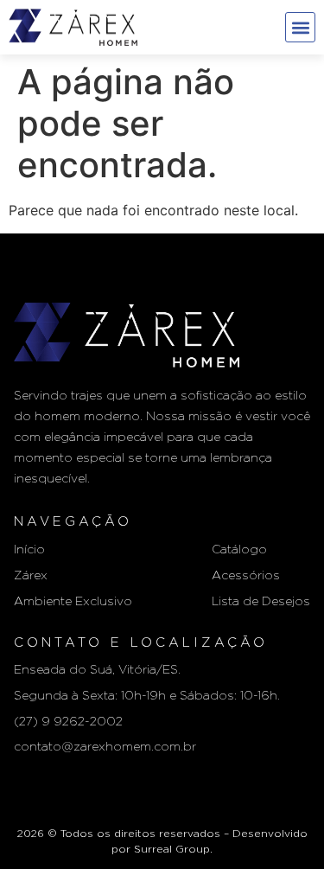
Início (29, 550)
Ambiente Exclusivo (73, 602)
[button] (300, 27)
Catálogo (239, 550)
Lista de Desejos (261, 602)
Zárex (31, 576)
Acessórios (246, 576)
